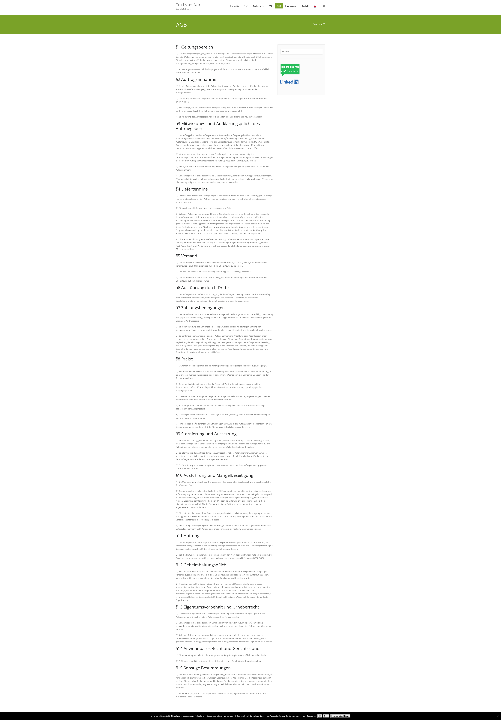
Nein (326, 716)
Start (315, 24)
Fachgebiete (259, 6)
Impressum (290, 6)
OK (319, 716)
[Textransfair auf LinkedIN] (289, 81)
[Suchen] (324, 6)
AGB (279, 6)
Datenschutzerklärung (340, 716)
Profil (246, 6)
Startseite (234, 6)
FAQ (271, 6)
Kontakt (305, 6)
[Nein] (497, 716)
